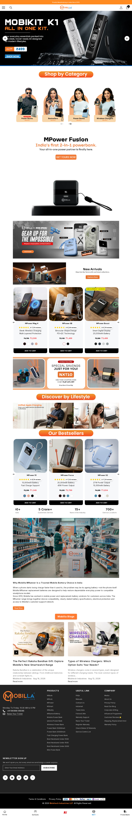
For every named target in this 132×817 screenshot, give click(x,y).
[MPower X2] (101, 456)
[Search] (10, 7)
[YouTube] (25, 777)
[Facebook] (5, 777)
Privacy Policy (55, 799)
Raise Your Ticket (15, 714)
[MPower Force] (66, 456)
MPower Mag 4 (31, 323)
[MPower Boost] (101, 304)
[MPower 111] (30, 456)
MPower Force (67, 475)
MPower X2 (103, 475)
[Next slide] (127, 38)
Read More (18, 608)
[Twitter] (32, 777)
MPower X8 (67, 323)
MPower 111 (31, 475)
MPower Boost (102, 323)
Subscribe (49, 768)
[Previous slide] (5, 38)
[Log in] (121, 7)
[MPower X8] (66, 304)
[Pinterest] (18, 777)
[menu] (3, 7)
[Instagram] (12, 777)
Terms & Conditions (37, 799)
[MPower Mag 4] (30, 304)
